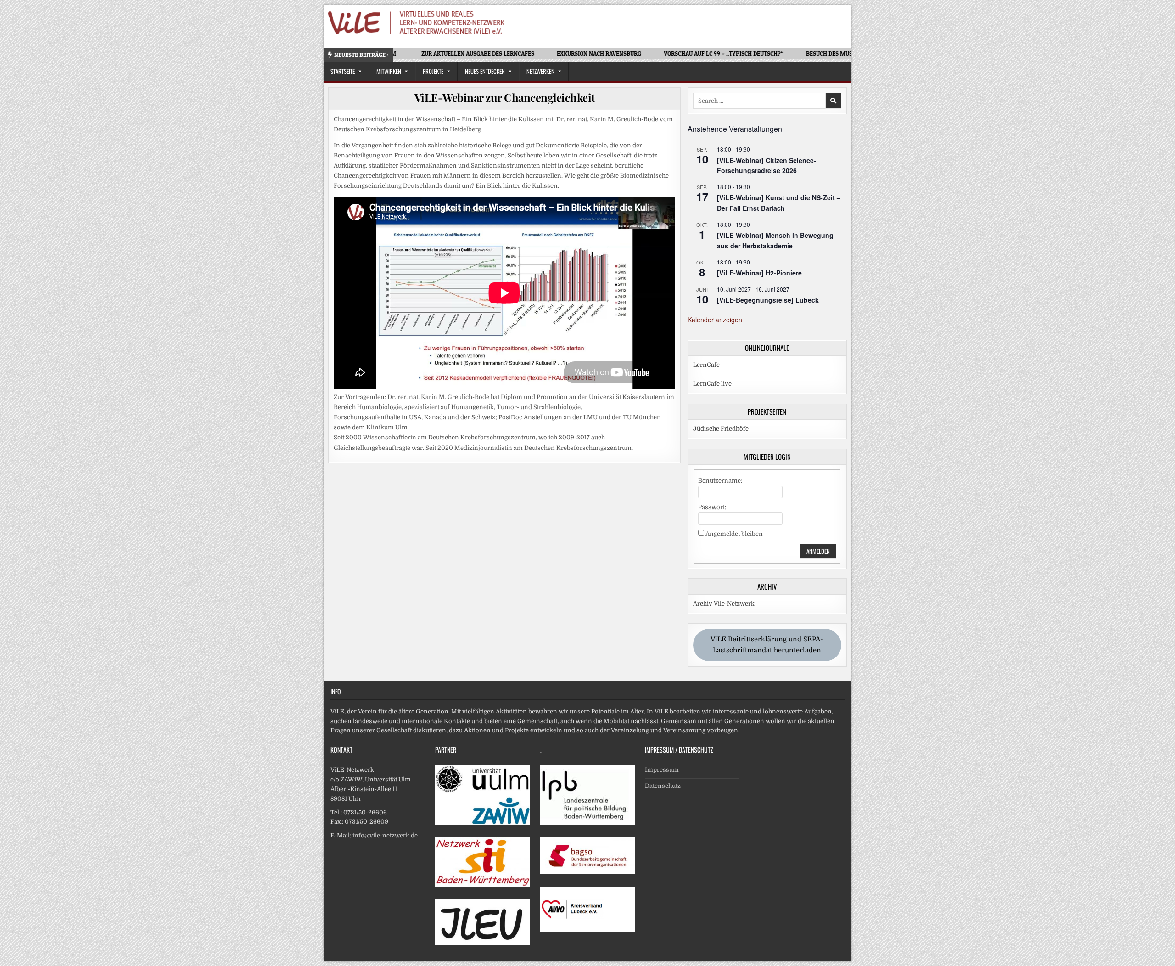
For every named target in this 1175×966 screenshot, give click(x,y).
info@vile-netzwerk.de (385, 835)
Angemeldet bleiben (734, 533)
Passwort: (712, 507)
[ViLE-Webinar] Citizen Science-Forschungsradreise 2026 (766, 165)
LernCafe (706, 364)
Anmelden (818, 551)
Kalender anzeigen (715, 319)
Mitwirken (388, 71)
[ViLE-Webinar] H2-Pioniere (759, 272)
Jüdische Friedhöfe (721, 428)
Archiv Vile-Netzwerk (724, 603)
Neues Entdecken (485, 71)
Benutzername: (720, 480)
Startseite (342, 71)
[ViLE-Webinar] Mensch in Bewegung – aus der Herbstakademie (778, 240)
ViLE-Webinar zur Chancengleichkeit (504, 97)
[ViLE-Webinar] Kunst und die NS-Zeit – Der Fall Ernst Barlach (778, 203)
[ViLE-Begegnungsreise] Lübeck (768, 299)
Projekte (433, 71)
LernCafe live (712, 383)
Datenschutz (663, 785)
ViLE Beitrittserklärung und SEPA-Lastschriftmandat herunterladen (767, 644)
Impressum (662, 769)
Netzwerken (540, 71)
